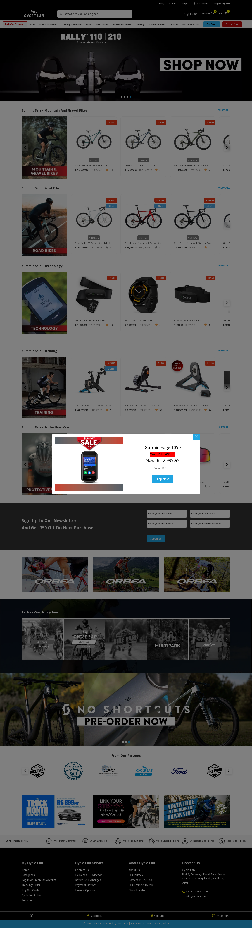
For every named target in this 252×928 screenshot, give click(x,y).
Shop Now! (163, 479)
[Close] (196, 437)
